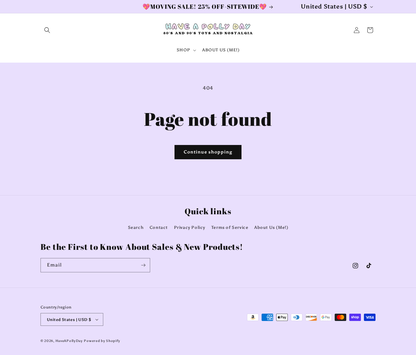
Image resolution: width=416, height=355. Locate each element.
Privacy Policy (189, 227)
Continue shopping (208, 152)
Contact (159, 227)
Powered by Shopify (102, 341)
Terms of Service (230, 227)
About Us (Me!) (271, 227)
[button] (47, 30)
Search (136, 227)
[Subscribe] (143, 265)
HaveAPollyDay (69, 341)
